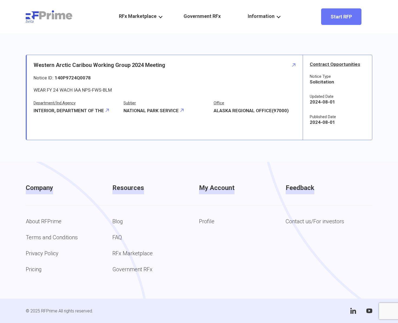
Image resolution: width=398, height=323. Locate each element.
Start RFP (341, 17)
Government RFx (202, 16)
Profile (206, 221)
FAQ (117, 237)
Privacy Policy (42, 253)
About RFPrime (43, 221)
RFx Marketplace (132, 253)
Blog (117, 221)
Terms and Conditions (52, 237)
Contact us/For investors (315, 221)
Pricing (34, 269)
